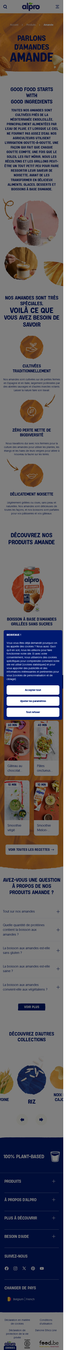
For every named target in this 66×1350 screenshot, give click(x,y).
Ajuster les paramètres (33, 701)
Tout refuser (33, 712)
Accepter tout (33, 690)
